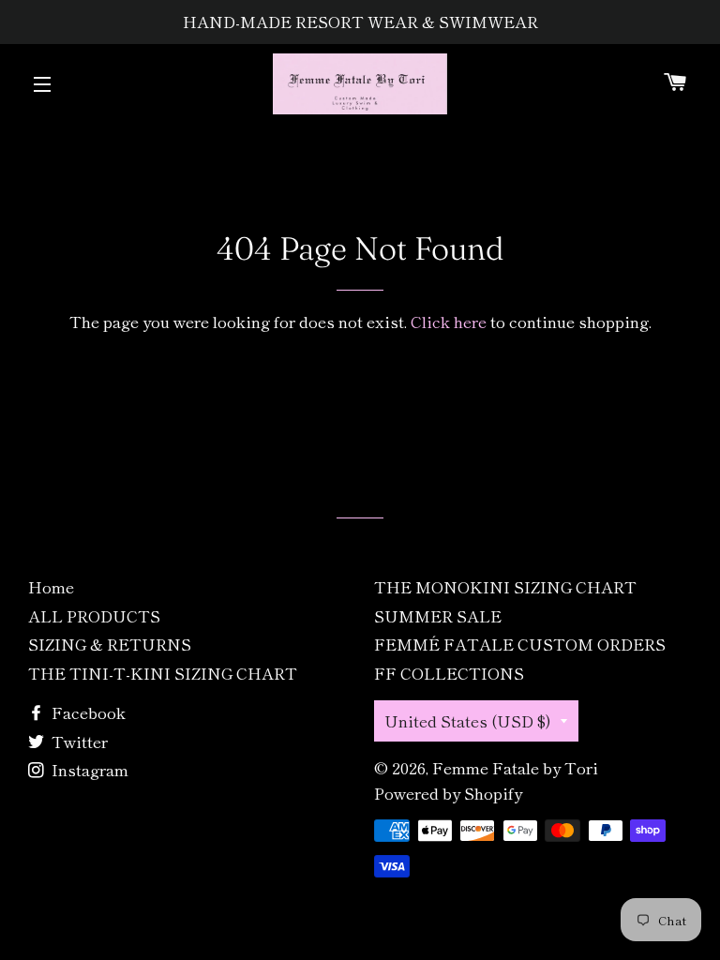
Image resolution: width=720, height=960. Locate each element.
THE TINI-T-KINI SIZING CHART (162, 672)
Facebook (87, 712)
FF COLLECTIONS (449, 672)
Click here (449, 321)
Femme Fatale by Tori (515, 767)
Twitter (78, 741)
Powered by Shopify (448, 792)
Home (51, 586)
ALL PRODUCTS (94, 615)
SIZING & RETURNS (109, 643)
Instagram (88, 769)
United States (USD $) (467, 720)
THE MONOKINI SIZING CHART (505, 586)
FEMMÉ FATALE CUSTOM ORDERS (520, 643)
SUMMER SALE (438, 615)
